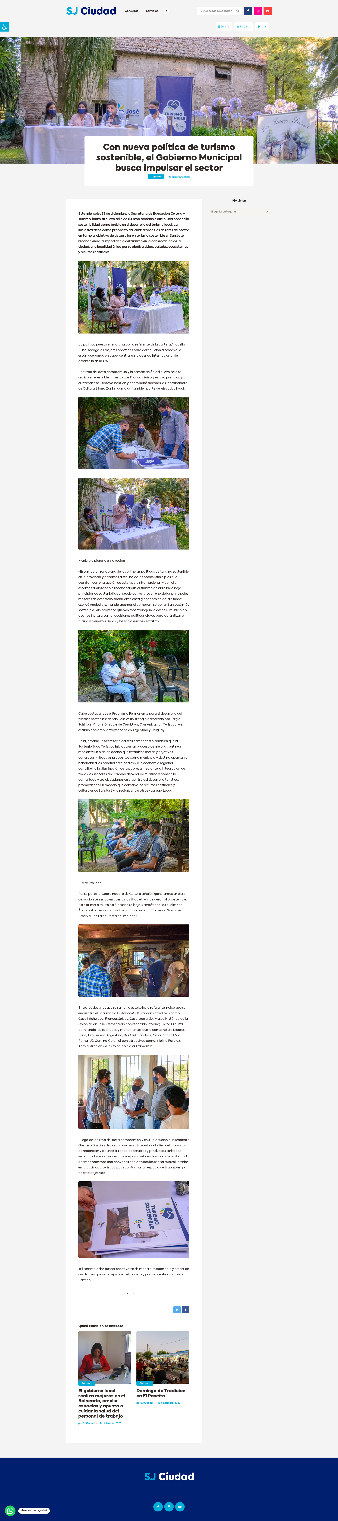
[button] (4, 27)
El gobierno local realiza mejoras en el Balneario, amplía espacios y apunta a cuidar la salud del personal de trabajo (101, 1403)
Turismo (156, 177)
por (86, 1423)
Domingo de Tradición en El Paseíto (160, 1393)
